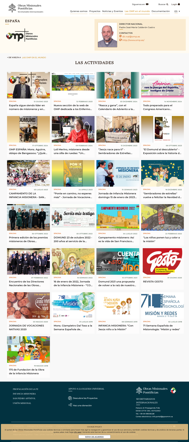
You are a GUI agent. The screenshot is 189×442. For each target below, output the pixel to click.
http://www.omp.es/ (133, 40)
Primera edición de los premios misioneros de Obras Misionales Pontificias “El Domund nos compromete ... (28, 240)
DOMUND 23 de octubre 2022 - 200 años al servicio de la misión (73, 240)
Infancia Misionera (24, 393)
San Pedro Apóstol (24, 398)
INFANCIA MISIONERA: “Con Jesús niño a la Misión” (115, 327)
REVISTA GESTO (153, 281)
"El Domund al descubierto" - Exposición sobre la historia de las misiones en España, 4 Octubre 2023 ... (162, 152)
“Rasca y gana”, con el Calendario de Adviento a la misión (115, 108)
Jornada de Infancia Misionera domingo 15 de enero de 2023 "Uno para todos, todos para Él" (117, 196)
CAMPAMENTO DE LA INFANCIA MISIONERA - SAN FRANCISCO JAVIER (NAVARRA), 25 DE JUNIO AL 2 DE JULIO (27, 196)
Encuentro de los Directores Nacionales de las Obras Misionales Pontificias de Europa (26, 284)
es (175, 11)
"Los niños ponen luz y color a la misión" (161, 239)
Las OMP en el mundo (137, 11)
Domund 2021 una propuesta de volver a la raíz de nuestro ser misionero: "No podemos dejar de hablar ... (116, 284)
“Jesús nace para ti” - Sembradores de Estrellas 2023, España (114, 152)
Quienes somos (78, 11)
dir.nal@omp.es (131, 36)
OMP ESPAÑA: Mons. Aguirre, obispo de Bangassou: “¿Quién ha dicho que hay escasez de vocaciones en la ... (28, 152)
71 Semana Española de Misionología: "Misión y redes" (161, 327)
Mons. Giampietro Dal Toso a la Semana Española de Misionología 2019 (73, 328)
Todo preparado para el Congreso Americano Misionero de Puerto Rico (158, 108)
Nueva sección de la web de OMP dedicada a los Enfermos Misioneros (72, 108)
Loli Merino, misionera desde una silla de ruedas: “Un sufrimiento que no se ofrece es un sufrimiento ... (72, 152)
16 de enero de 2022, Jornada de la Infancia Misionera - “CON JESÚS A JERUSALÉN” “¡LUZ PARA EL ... (73, 284)
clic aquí (77, 432)
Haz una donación (82, 405)
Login (174, 4)
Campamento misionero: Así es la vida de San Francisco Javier (116, 240)
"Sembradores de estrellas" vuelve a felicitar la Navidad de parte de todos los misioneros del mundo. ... (162, 196)
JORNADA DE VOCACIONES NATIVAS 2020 (26, 327)
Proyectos (94, 11)
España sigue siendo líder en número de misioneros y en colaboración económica (27, 108)
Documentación (161, 11)
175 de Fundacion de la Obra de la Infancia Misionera (26, 371)
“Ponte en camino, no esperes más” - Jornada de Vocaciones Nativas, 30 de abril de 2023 (73, 196)
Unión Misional (22, 403)
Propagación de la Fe (25, 389)
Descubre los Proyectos (85, 398)
